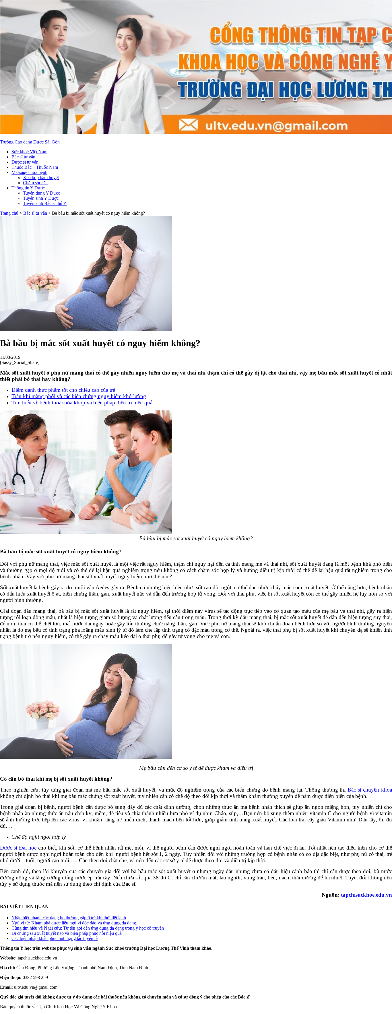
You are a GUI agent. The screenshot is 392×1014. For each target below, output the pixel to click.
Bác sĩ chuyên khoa (370, 790)
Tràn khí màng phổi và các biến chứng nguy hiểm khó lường (78, 396)
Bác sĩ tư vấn (23, 156)
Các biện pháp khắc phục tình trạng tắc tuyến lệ (54, 938)
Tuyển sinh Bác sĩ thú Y (45, 203)
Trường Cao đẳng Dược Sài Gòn (30, 141)
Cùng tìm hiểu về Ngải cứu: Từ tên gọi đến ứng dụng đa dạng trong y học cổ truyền (87, 928)
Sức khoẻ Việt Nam (29, 151)
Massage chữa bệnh (29, 172)
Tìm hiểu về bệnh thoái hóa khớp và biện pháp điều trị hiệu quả (81, 403)
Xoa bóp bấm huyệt (41, 177)
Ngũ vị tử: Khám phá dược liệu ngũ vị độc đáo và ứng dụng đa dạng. (74, 922)
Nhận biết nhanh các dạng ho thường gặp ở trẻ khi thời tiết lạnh (68, 917)
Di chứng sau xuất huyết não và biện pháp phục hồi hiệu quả (66, 933)
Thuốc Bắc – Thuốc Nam (34, 167)
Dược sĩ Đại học (18, 848)
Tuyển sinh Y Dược (41, 198)
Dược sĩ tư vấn (24, 162)
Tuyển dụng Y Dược (41, 193)
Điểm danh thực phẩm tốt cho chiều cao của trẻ (63, 390)
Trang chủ (9, 213)
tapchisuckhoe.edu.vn (366, 895)
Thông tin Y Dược (28, 187)
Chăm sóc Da (35, 182)
